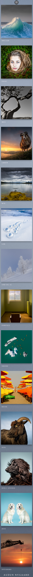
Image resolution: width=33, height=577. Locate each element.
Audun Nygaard (16, 575)
